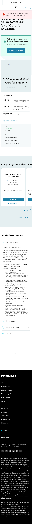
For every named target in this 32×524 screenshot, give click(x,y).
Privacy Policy (5, 419)
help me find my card (16, 51)
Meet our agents (6, 394)
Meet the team (5, 397)
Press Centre (5, 412)
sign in (27, 7)
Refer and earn (5, 386)
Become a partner (6, 390)
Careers (3, 401)
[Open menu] (2, 7)
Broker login (5, 437)
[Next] (30, 210)
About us (4, 383)
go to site (13, 199)
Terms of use (5, 416)
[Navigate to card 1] (27, 210)
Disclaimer (4, 423)
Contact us (4, 408)
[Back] (21, 210)
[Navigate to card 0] (24, 210)
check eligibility (13, 203)
